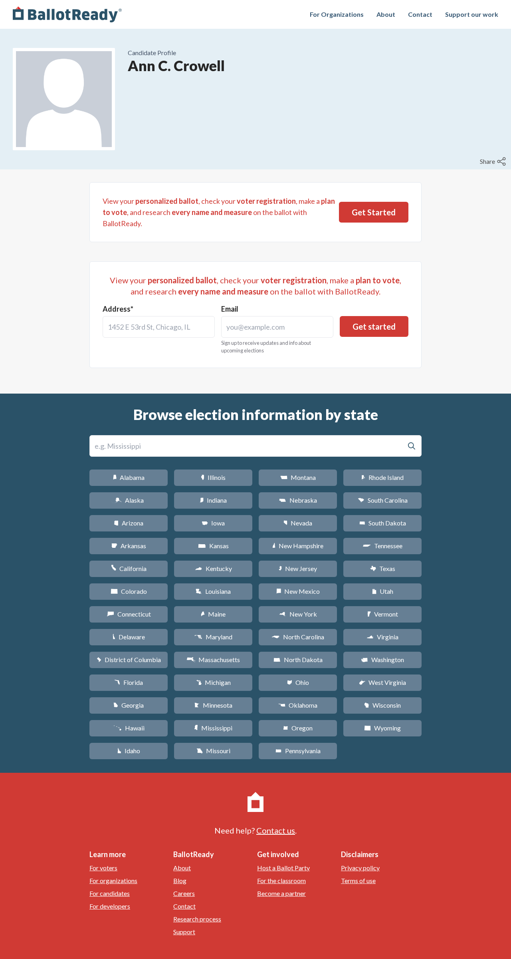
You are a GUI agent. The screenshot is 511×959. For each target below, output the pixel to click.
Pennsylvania (298, 750)
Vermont (382, 614)
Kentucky (213, 568)
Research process (197, 919)
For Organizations (337, 14)
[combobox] (159, 327)
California (129, 568)
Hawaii (129, 728)
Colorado (129, 591)
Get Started (374, 212)
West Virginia (382, 682)
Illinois (213, 477)
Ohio (298, 682)
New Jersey (298, 568)
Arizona (128, 523)
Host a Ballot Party (283, 867)
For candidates (109, 893)
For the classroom (281, 880)
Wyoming (382, 728)
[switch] (494, 161)
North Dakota (298, 659)
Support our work (471, 14)
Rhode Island (382, 477)
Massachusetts (213, 659)
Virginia (382, 637)
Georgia (128, 705)
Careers (184, 893)
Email (229, 308)
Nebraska (298, 500)
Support (184, 931)
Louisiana (213, 591)
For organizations (113, 880)
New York (298, 614)
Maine (213, 614)
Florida (128, 682)
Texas (382, 568)
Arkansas (128, 545)
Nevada (297, 523)
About (385, 14)
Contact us (275, 830)
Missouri (213, 750)
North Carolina (297, 637)
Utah (382, 591)
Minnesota (213, 705)
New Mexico (298, 591)
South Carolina (383, 500)
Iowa (213, 523)
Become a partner (281, 893)
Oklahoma (297, 705)
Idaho (128, 750)
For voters (103, 867)
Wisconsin (382, 705)
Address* (118, 308)
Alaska (129, 500)
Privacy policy (360, 867)
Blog (179, 880)
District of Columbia (129, 659)
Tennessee (382, 545)
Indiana (213, 500)
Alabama (129, 477)
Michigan (213, 682)
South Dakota (382, 523)
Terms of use (358, 880)
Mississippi (213, 728)
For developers (109, 906)
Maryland (213, 637)
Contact (420, 14)
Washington (382, 659)
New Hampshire (297, 545)
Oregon (298, 728)
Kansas (213, 545)
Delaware (129, 637)
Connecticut (129, 614)
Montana (298, 477)
